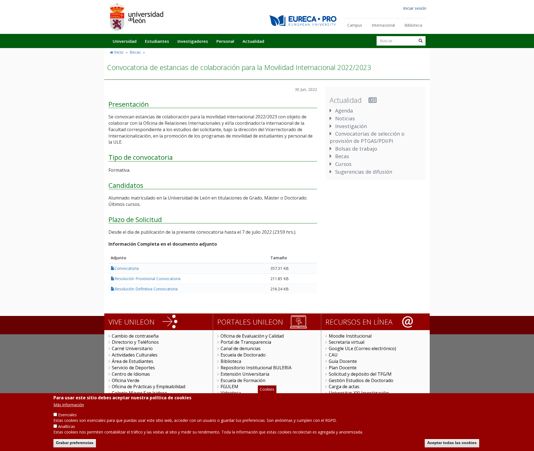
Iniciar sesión (414, 8)
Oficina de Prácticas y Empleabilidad (148, 386)
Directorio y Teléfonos (135, 342)
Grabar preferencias (74, 442)
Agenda (344, 110)
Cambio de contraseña (135, 336)
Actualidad (253, 41)
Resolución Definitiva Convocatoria (146, 288)
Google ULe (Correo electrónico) (362, 348)
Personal (225, 41)
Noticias (345, 118)
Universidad (125, 41)
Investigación (351, 126)
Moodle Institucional (350, 336)
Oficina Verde (125, 380)
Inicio (118, 52)
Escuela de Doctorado (243, 355)
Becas (135, 52)
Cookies (267, 389)
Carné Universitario (132, 348)
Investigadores (192, 41)
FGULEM (229, 386)
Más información (68, 404)
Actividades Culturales (134, 355)
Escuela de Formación (243, 380)
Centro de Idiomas (131, 374)
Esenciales (67, 414)
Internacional (383, 25)
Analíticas (66, 426)
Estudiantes (157, 41)
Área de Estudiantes (132, 361)
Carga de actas (344, 386)
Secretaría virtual (346, 342)
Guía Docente (343, 361)
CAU (333, 355)
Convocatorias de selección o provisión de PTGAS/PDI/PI (367, 137)
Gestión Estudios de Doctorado (361, 380)
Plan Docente (343, 368)
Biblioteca (413, 25)
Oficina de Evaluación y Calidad (252, 336)
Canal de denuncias (241, 348)
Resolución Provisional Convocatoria (148, 278)
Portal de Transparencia (246, 342)
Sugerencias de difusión (363, 171)
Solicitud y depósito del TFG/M (360, 374)
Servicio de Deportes (133, 368)
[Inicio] (136, 16)
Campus (354, 25)
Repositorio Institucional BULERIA (256, 368)
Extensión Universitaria (245, 374)
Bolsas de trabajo (356, 148)
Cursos (343, 164)
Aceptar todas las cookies (452, 442)
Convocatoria (127, 268)
